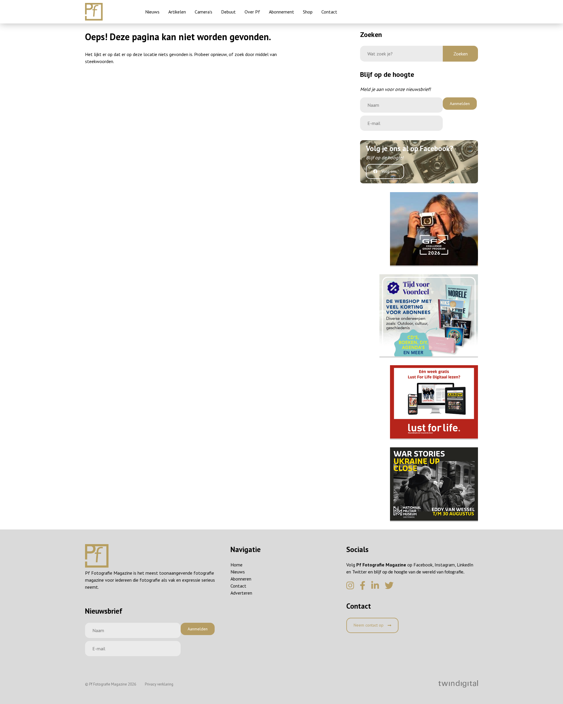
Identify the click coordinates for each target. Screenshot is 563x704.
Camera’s (203, 12)
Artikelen (177, 12)
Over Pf (252, 12)
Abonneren (240, 579)
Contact (329, 12)
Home (236, 565)
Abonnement (281, 12)
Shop (308, 12)
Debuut (228, 12)
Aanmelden (460, 103)
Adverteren (241, 593)
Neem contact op (369, 625)
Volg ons (388, 171)
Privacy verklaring (159, 684)
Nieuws (152, 12)
